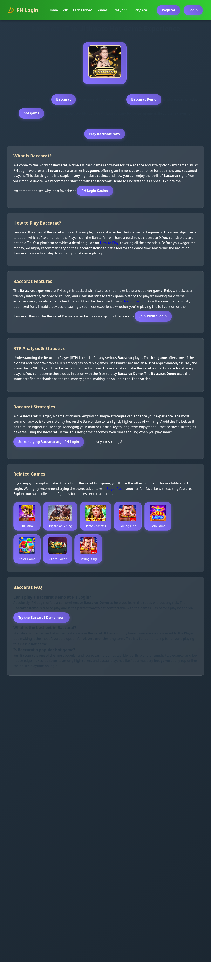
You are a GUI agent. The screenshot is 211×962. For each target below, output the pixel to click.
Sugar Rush (115, 488)
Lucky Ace (139, 10)
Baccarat (63, 99)
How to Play (109, 242)
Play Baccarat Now (104, 133)
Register (168, 10)
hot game (31, 113)
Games (102, 10)
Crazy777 (120, 10)
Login (193, 10)
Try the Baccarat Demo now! (41, 617)
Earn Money (82, 10)
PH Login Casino (95, 190)
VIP (65, 10)
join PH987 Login (153, 316)
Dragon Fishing (135, 301)
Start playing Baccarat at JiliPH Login (48, 441)
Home (53, 10)
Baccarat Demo (143, 99)
